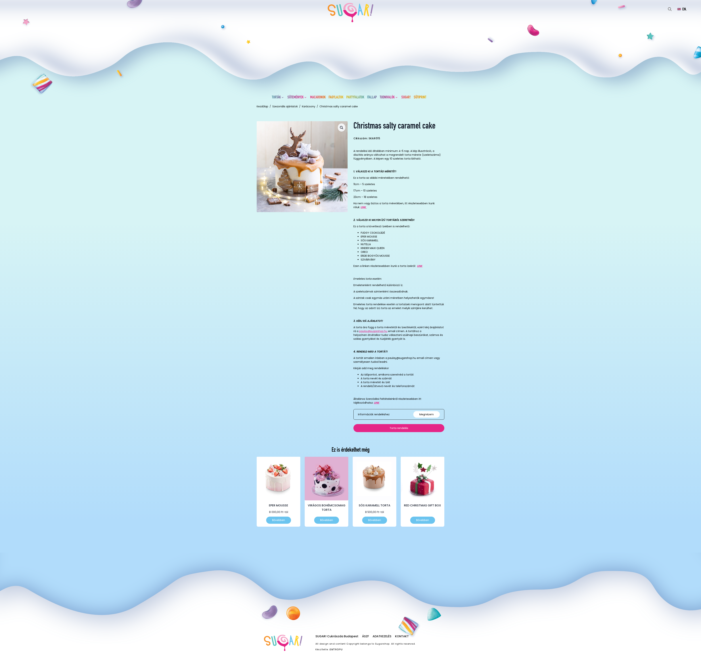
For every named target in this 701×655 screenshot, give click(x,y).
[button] (341, 127)
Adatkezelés (382, 636)
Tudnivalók (387, 97)
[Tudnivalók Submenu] (397, 97)
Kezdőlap (262, 106)
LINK (419, 266)
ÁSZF (365, 636)
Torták (276, 97)
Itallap (372, 97)
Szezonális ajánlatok (285, 106)
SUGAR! (406, 97)
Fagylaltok (336, 97)
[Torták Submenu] (283, 97)
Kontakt (402, 636)
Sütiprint (420, 97)
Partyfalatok (355, 97)
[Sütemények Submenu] (306, 97)
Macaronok (318, 97)
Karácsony (308, 106)
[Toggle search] (670, 9)
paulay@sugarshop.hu (373, 331)
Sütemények (295, 97)
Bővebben (278, 520)
